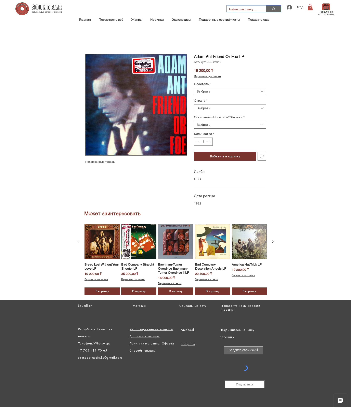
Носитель (202, 85)
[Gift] (326, 6)
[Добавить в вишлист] (262, 157)
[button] (310, 7)
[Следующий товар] (272, 242)
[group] (175, 260)
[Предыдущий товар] (78, 242)
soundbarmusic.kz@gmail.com (100, 358)
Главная (91, 40)
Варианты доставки (207, 77)
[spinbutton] (203, 142)
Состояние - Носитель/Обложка (219, 118)
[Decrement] (197, 142)
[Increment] (209, 142)
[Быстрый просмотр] (102, 242)
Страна (200, 101)
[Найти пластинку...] (273, 8)
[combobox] (230, 92)
